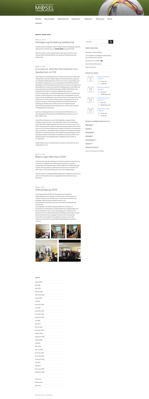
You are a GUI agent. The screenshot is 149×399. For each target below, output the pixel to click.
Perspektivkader (90, 140)
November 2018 (39, 369)
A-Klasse (87, 143)
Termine (110, 19)
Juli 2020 (37, 343)
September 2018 (39, 372)
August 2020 (38, 340)
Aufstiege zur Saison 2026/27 (93, 52)
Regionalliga (88, 125)
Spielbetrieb (88, 19)
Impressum (38, 23)
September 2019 (39, 359)
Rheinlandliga (89, 132)
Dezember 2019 (39, 353)
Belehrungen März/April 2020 (50, 156)
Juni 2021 (37, 320)
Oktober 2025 (39, 291)
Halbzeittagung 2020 (46, 189)
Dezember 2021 (39, 311)
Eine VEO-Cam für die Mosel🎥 (94, 60)
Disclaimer (38, 385)
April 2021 (38, 324)
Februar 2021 (38, 327)
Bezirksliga (88, 136)
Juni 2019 (37, 362)
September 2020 (40, 336)
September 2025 (39, 295)
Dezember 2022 (39, 304)
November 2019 (39, 356)
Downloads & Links (63, 19)
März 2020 (38, 346)
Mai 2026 (37, 285)
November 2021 (39, 314)
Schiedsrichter (76, 19)
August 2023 (38, 298)
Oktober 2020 (39, 333)
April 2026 (38, 288)
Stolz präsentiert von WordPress (44, 395)
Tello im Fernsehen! (90, 67)
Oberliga (87, 128)
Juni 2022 (37, 307)
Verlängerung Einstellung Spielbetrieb (54, 42)
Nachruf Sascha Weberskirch (93, 64)
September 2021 (39, 317)
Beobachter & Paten (91, 147)
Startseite (38, 19)
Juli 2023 (37, 301)
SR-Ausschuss (100, 19)
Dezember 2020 (39, 330)
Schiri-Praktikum (49, 19)
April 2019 (38, 365)
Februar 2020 (39, 349)
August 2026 (38, 282)
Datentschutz (39, 382)
